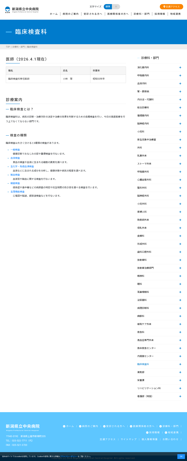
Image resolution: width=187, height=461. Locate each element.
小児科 (140, 131)
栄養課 (140, 380)
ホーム (54, 14)
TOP (8, 47)
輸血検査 (15, 174)
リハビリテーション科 (149, 388)
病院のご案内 (71, 14)
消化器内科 (143, 67)
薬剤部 (140, 372)
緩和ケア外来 (144, 324)
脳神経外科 (143, 195)
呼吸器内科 (143, 75)
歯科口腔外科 (144, 252)
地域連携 (175, 14)
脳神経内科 (143, 123)
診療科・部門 (142, 14)
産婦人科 (142, 211)
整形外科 (142, 187)
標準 (107, 6)
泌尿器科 (142, 300)
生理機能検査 (18, 191)
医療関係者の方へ (118, 14)
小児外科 (142, 203)
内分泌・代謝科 (145, 99)
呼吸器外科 (143, 171)
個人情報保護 (150, 439)
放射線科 (142, 260)
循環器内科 (143, 115)
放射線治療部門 (145, 268)
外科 (139, 147)
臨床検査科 (143, 364)
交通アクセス (172, 6)
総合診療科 (143, 107)
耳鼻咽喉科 (143, 292)
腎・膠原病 (143, 91)
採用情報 (160, 14)
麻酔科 (140, 316)
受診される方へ (93, 14)
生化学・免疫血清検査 (22, 166)
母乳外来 (142, 227)
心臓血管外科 (144, 179)
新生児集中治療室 (146, 139)
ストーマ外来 (144, 163)
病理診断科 (143, 308)
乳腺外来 (142, 155)
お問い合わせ (171, 439)
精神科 (140, 276)
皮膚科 (140, 236)
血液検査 (15, 158)
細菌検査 (15, 183)
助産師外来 (143, 219)
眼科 (139, 284)
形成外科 (142, 244)
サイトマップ (129, 439)
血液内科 (142, 83)
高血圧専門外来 (145, 340)
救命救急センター (146, 348)
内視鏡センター (145, 356)
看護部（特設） (145, 396)
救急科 (140, 332)
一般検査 (15, 149)
